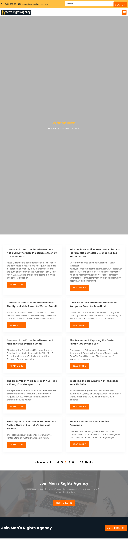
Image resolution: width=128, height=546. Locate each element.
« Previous (41, 462)
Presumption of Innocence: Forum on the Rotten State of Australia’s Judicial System (31, 425)
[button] (124, 12)
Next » (89, 462)
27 (81, 462)
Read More (16, 284)
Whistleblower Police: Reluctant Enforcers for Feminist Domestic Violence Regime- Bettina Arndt (95, 253)
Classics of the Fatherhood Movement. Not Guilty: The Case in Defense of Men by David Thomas (32, 253)
